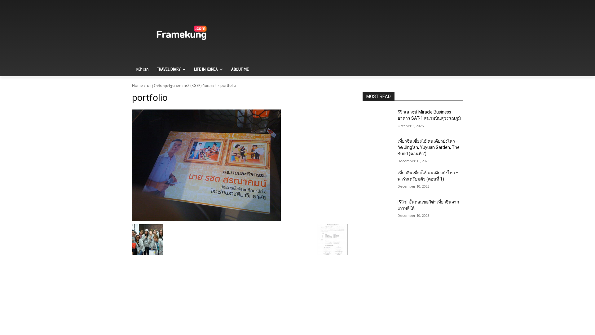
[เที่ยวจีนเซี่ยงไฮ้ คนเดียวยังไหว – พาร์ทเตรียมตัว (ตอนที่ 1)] (378, 180)
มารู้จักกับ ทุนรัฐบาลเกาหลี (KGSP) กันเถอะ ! (181, 85)
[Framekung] (181, 34)
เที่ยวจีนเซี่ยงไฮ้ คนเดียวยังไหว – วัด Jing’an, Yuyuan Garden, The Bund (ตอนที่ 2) (429, 147)
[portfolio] (240, 165)
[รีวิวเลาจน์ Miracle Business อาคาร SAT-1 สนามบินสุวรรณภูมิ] (378, 119)
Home (137, 85)
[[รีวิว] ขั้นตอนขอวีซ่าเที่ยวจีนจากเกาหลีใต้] (378, 209)
